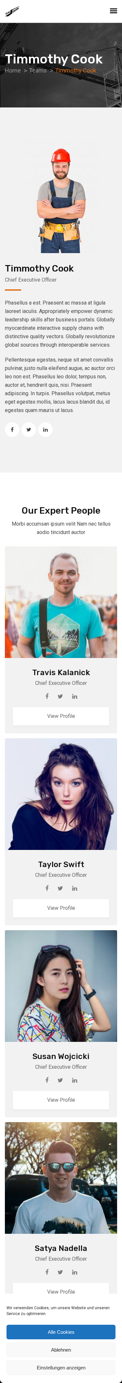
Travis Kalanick (61, 672)
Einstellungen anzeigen (61, 1367)
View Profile (61, 716)
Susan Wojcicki (61, 1056)
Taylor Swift (61, 864)
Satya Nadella (61, 1248)
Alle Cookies (61, 1332)
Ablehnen (61, 1350)
